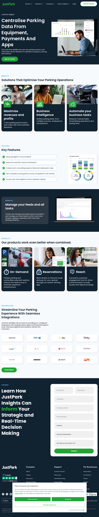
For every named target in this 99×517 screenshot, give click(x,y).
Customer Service (59, 471)
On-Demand (87, 475)
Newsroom (29, 478)
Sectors (27, 4)
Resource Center (31, 482)
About (28, 471)
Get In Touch (89, 4)
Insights (85, 482)
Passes (85, 478)
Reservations (87, 471)
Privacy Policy (58, 482)
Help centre (57, 475)
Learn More (9, 370)
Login (74, 4)
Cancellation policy (59, 478)
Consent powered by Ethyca (75, 510)
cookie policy (19, 493)
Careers (28, 475)
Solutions (38, 4)
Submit (74, 451)
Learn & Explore (63, 4)
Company (49, 4)
